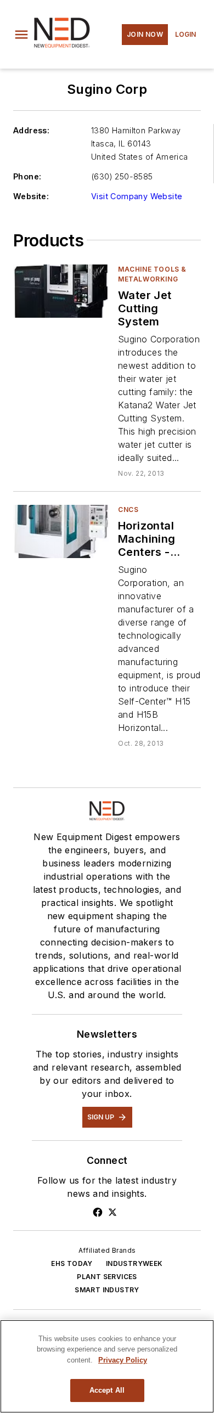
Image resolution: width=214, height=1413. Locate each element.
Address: (31, 130)
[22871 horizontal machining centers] (61, 531)
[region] (107, 1366)
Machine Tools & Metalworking (152, 274)
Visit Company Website (136, 196)
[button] (21, 34)
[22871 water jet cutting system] (61, 291)
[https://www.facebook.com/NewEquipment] (97, 1212)
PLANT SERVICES (107, 1277)
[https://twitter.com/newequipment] (112, 1212)
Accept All (107, 1390)
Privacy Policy (122, 1360)
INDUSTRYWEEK (134, 1263)
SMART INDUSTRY (107, 1290)
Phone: (27, 176)
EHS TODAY (72, 1263)
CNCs (128, 509)
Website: (31, 196)
